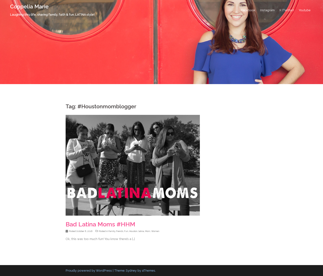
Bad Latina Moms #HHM (100, 224)
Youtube (305, 10)
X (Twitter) (286, 10)
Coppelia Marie (29, 6)
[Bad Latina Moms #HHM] (133, 165)
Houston (133, 231)
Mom (147, 231)
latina (141, 231)
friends (119, 231)
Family (112, 231)
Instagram (267, 10)
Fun (126, 231)
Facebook (248, 10)
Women (155, 231)
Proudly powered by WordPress (89, 270)
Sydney (131, 270)
